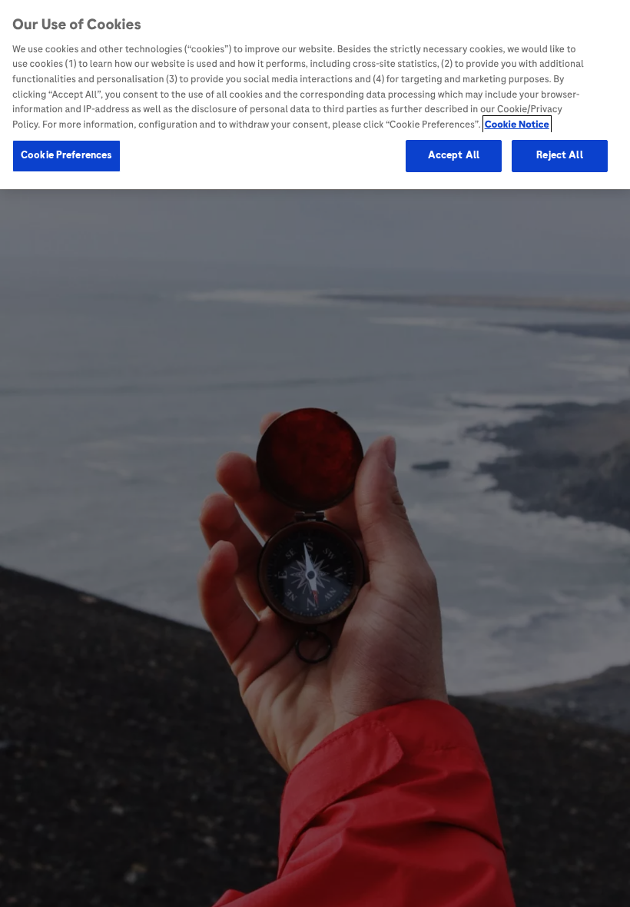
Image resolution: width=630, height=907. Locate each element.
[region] (315, 94)
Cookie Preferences (66, 155)
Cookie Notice (517, 124)
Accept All (453, 155)
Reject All (559, 155)
